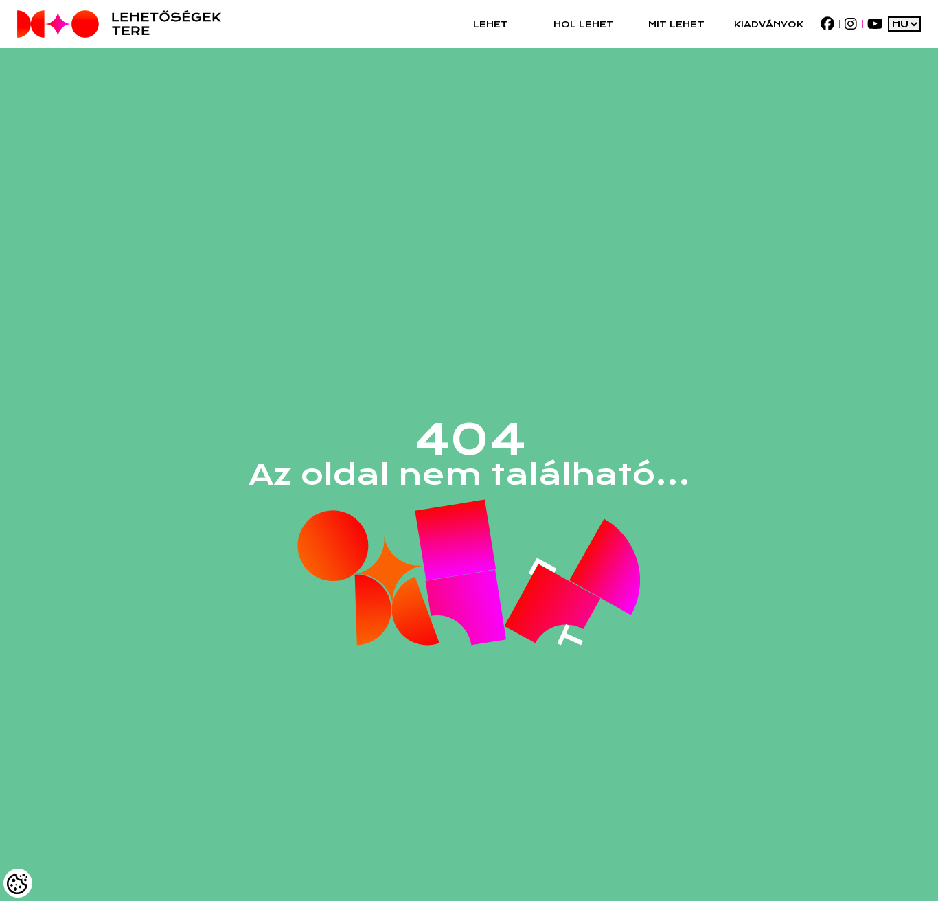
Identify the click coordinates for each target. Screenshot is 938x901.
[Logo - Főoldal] (119, 24)
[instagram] (850, 24)
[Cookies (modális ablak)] (17, 883)
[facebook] (827, 24)
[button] (490, 24)
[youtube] (875, 24)
